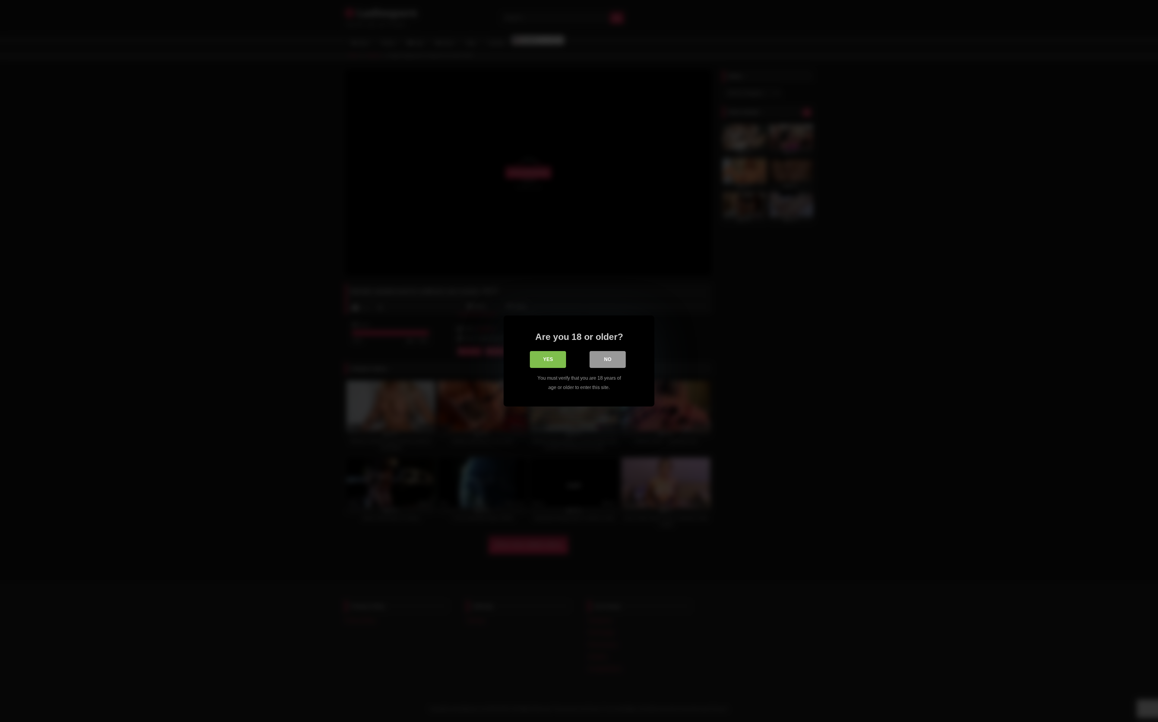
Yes (548, 359)
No (607, 359)
